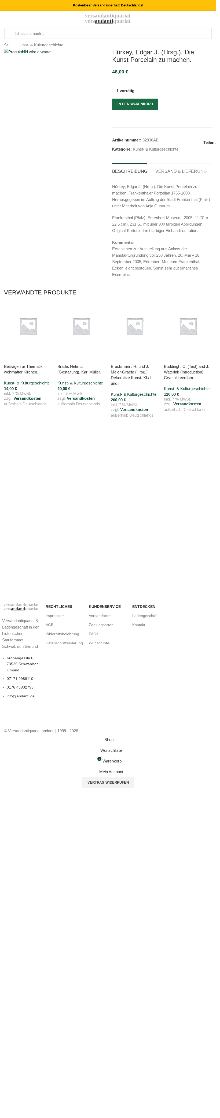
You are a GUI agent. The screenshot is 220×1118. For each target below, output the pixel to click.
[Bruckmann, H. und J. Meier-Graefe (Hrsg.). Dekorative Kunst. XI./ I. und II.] (135, 326)
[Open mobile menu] (6, 18)
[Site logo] (108, 18)
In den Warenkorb (135, 104)
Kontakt (138, 625)
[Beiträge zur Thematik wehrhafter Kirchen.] (28, 326)
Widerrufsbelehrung (62, 634)
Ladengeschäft (144, 616)
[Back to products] (202, 45)
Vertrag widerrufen (108, 782)
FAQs (93, 634)
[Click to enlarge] (14, 45)
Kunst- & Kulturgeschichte (40, 45)
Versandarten (100, 616)
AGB (49, 625)
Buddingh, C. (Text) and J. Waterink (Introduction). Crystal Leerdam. (186, 372)
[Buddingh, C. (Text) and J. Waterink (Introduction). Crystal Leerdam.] (188, 326)
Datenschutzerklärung (64, 643)
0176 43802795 (20, 687)
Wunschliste (99, 643)
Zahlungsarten (101, 625)
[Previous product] (196, 45)
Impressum (55, 616)
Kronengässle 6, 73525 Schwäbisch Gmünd (23, 664)
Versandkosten (27, 398)
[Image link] (21, 606)
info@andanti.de (21, 696)
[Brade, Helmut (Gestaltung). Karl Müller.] (81, 326)
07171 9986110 (20, 678)
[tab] (129, 170)
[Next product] (209, 45)
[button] (10, 357)
